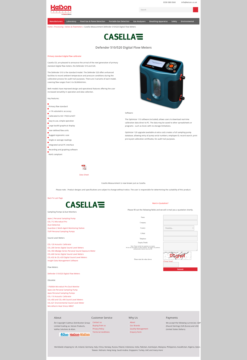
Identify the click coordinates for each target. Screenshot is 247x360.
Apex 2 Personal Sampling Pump (62, 218)
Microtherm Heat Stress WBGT (61, 306)
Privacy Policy (98, 329)
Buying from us (99, 325)
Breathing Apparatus (158, 21)
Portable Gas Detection (119, 21)
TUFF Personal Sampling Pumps (61, 231)
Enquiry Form (136, 332)
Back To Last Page (55, 198)
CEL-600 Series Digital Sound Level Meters (66, 254)
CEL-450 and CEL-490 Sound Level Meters (65, 299)
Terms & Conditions (101, 332)
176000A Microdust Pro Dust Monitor (63, 286)
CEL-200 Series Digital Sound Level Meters (66, 247)
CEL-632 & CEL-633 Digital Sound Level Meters (67, 257)
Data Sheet (84, 174)
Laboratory (71, 21)
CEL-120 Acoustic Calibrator (59, 244)
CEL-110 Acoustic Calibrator (59, 296)
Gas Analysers (139, 21)
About (132, 322)
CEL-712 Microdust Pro (57, 221)
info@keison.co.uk (189, 2)
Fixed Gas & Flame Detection (92, 21)
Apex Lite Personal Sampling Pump (63, 290)
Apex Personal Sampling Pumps (61, 293)
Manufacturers (56, 21)
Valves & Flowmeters (74, 27)
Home (50, 27)
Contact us (97, 322)
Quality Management (139, 329)
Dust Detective (54, 225)
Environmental (187, 21)
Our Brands (135, 325)
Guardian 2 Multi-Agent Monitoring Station (66, 228)
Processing (58, 27)
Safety (174, 21)
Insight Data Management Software (63, 260)
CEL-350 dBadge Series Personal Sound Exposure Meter (71, 251)
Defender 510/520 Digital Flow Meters (64, 273)
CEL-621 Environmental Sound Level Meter (66, 303)
